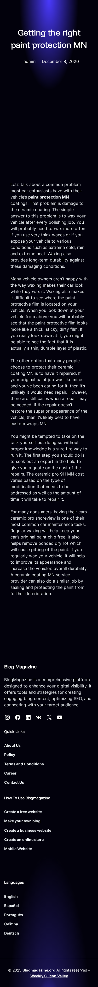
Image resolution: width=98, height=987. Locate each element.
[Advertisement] (49, 129)
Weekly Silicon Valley (49, 976)
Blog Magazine (20, 667)
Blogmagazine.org (38, 970)
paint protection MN (48, 197)
